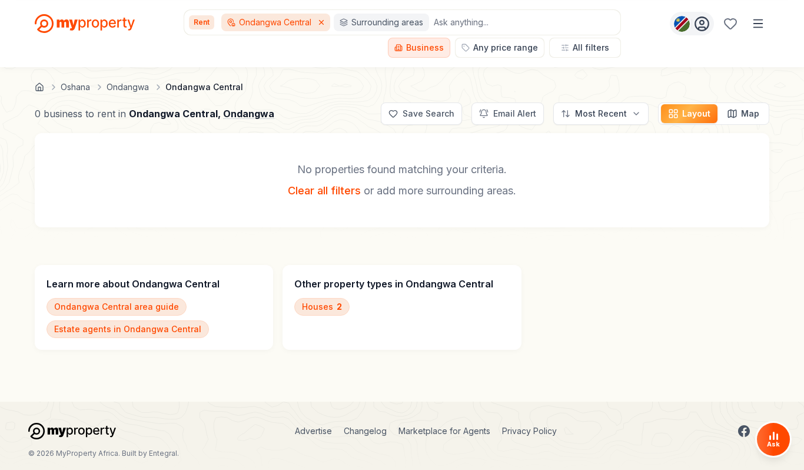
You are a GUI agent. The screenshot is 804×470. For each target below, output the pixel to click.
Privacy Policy (529, 431)
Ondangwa (248, 114)
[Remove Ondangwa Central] (322, 22)
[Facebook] (744, 431)
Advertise (313, 431)
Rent (202, 22)
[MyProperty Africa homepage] (72, 431)
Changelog (365, 431)
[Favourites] (730, 23)
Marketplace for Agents (444, 431)
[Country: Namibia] (692, 23)
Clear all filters (324, 190)
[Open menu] (758, 23)
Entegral (163, 453)
